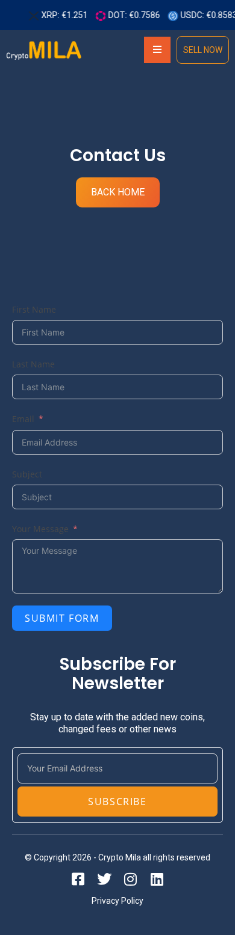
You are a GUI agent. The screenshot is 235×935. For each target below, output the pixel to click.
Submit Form (62, 618)
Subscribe (117, 801)
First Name (34, 309)
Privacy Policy (117, 901)
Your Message (40, 529)
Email (23, 419)
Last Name (33, 364)
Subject (27, 474)
